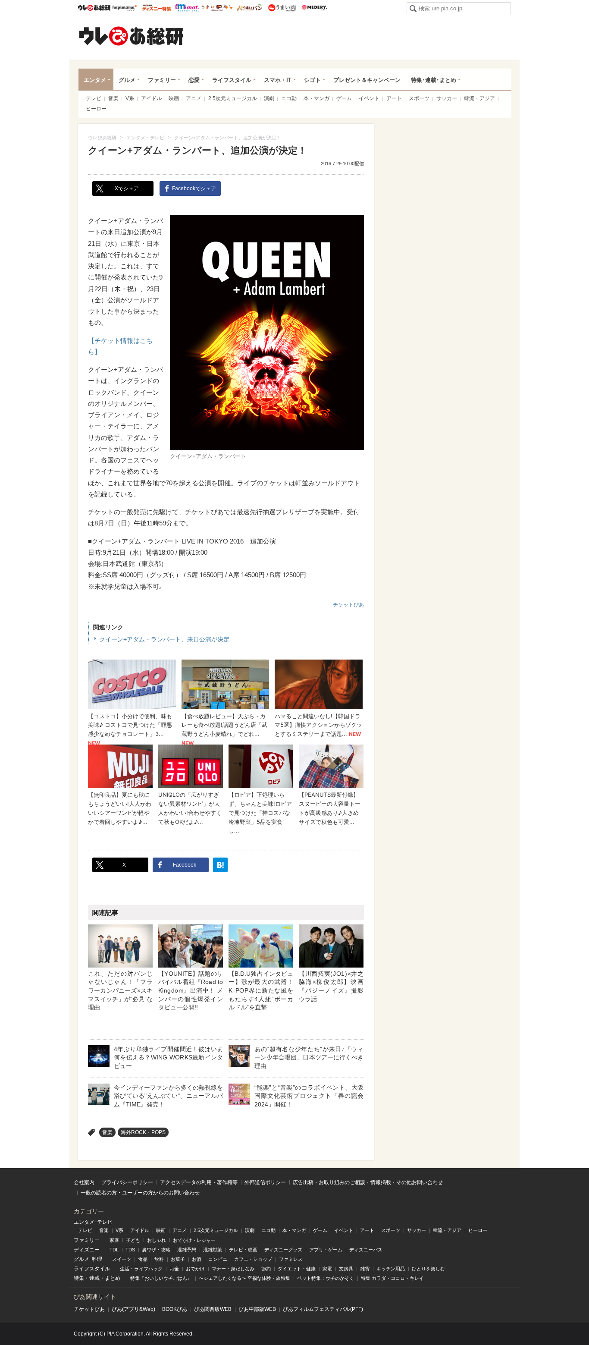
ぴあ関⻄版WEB (213, 1309)
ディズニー (87, 1250)
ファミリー (162, 80)
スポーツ (419, 98)
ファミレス (291, 1259)
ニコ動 (289, 98)
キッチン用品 (390, 1268)
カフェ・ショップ (253, 1259)
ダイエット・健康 (297, 1268)
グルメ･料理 (88, 1259)
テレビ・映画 (243, 1249)
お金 (174, 1268)
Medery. (314, 7)
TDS (130, 1249)
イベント (369, 98)
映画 (174, 98)
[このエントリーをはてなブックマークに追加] (220, 865)
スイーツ (121, 1259)
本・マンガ (316, 98)
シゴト (312, 80)
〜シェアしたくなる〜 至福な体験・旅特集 (244, 1278)
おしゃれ (156, 1240)
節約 (266, 1268)
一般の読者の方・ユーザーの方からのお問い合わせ (140, 1193)
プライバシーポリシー (127, 1182)
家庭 (114, 1240)
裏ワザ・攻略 (156, 1249)
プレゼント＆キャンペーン (367, 80)
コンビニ (217, 1259)
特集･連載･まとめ (433, 80)
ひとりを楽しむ (428, 1268)
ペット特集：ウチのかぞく (325, 1278)
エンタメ (95, 80)
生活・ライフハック (141, 1268)
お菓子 (178, 1259)
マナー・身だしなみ (233, 1268)
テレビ (93, 98)
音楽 (113, 98)
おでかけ (195, 1268)
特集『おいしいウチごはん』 (161, 1278)
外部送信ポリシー (265, 1182)
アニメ (193, 98)
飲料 (159, 1259)
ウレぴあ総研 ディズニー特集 (157, 7)
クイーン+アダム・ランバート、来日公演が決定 (164, 639)
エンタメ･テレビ (93, 1222)
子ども (133, 1240)
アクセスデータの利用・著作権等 (199, 1182)
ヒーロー (96, 109)
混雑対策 (212, 1249)
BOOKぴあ (174, 1309)
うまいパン (249, 7)
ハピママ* (124, 7)
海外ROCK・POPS (143, 1132)
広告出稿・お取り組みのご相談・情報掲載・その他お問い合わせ (368, 1182)
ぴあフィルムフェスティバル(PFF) (323, 1309)
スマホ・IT (277, 80)
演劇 (269, 98)
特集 (79, 1278)
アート (394, 98)
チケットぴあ (348, 605)
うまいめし (217, 7)
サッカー (446, 98)
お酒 (196, 1259)
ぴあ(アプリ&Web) (133, 1309)
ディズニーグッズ (283, 1249)
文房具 (346, 1268)
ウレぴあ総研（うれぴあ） (131, 35)
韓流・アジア (479, 98)
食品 (142, 1259)
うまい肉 (282, 7)
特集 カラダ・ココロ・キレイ (392, 1278)
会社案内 (84, 1182)
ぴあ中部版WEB (257, 1309)
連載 (94, 1278)
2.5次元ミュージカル (232, 98)
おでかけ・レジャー (194, 1240)
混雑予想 (186, 1249)
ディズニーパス (365, 1249)
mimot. (187, 7)
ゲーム (344, 98)
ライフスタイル (231, 80)
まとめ (112, 1278)
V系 (129, 98)
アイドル (151, 98)
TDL (114, 1249)
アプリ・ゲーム (325, 1249)
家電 (327, 1268)
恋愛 (194, 80)
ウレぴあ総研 (94, 7)
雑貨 (365, 1268)
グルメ (127, 80)
